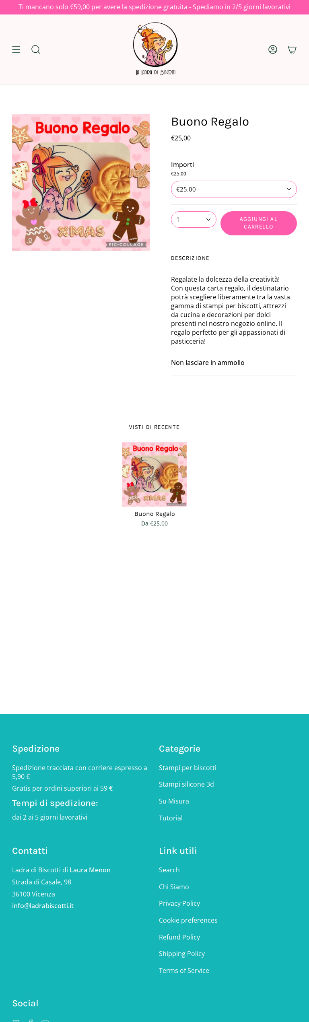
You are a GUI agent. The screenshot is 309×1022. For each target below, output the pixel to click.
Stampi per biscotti (187, 767)
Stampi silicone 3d (186, 784)
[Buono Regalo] (154, 474)
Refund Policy (179, 937)
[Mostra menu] (16, 49)
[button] (36, 49)
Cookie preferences (188, 920)
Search (169, 869)
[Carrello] (292, 49)
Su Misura (174, 801)
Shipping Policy (182, 953)
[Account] (273, 49)
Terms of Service (184, 970)
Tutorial (171, 818)
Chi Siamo (174, 886)
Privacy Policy (179, 903)
